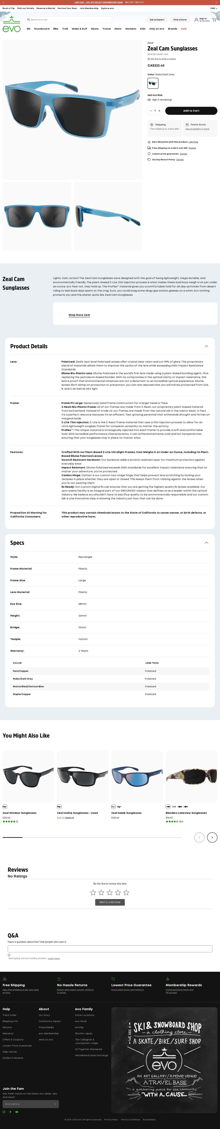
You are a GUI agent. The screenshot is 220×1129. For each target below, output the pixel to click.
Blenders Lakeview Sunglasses (186, 813)
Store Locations (84, 1015)
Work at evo (46, 1040)
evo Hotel (81, 1021)
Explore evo (107, 8)
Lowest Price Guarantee (17, 1046)
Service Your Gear (67, 8)
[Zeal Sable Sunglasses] (137, 777)
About (44, 1009)
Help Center (10, 1052)
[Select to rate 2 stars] (101, 892)
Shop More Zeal (79, 315)
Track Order (9, 1015)
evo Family (84, 1009)
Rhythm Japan (83, 1034)
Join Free (193, 142)
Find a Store (180, 20)
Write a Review (110, 902)
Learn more (54, 958)
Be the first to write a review (162, 58)
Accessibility (149, 1120)
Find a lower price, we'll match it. (127, 990)
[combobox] (68, 20)
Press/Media (46, 1027)
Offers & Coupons (13, 1040)
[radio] (153, 83)
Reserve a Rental (46, 8)
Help (6, 1009)
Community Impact (50, 1021)
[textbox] (110, 948)
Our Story (44, 1015)
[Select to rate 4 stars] (118, 892)
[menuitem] (28, 29)
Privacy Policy (111, 1120)
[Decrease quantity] (151, 111)
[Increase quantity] (159, 111)
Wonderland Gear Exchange (91, 1055)
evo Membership (49, 1034)
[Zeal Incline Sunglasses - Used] (83, 777)
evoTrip (79, 1027)
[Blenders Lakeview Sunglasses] (192, 777)
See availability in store (197, 129)
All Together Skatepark (88, 1049)
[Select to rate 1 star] (93, 892)
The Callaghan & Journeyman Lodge (86, 1041)
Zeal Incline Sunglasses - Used (77, 813)
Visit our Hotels (25, 8)
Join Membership (89, 8)
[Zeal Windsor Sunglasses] (28, 777)
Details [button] (192, 148)
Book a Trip (9, 8)
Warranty (8, 1034)
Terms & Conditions (130, 1120)
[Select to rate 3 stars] (109, 892)
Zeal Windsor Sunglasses (19, 813)
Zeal (150, 43)
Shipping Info (10, 1021)
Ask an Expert (157, 20)
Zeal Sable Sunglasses (126, 813)
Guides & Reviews (13, 1058)
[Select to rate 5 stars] (126, 892)
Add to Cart (191, 111)
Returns (7, 1027)
